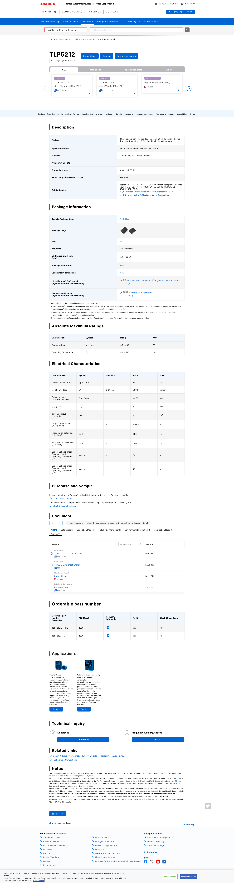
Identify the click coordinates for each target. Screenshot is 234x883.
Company (152, 852)
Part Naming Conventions (65, 760)
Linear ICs (99, 849)
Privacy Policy (38, 880)
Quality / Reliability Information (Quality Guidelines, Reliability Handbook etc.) (88, 756)
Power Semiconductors (54, 841)
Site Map (190, 825)
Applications (161, 114)
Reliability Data (61, 587)
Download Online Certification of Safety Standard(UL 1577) (149, 192)
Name (54, 544)
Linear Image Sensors (105, 857)
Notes (192, 114)
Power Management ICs (106, 845)
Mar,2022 (149, 553)
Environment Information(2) (138, 530)
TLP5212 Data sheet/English (67, 565)
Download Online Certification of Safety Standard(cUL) (147, 195)
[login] (208, 806)
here (179, 781)
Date (148, 544)
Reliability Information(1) (110, 530)
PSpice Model (60, 576)
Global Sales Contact (63, 498)
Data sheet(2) (67, 530)
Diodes (46, 861)
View (122, 265)
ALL (64, 70)
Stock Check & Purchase (64, 506)
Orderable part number (144, 114)
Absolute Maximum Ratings (68, 114)
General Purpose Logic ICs (107, 853)
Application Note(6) (163, 530)
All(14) (54, 530)
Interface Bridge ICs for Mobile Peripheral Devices (118, 861)
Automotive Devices (52, 837)
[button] (167, 4)
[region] (117, 876)
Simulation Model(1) (86, 530)
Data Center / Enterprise (158, 837)
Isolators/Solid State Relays (86, 39)
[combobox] (136, 29)
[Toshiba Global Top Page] (52, 4)
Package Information (46, 114)
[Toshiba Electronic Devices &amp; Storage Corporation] (89, 4)
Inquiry (171, 114)
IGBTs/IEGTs (48, 853)
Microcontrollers (50, 865)
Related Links (182, 114)
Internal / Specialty (155, 841)
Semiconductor (63, 39)
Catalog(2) (56, 534)
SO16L (126, 219)
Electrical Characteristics (92, 114)
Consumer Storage (155, 845)
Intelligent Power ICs (104, 841)
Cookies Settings (169, 877)
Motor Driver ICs (103, 837)
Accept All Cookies (188, 877)
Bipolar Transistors (51, 857)
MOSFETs (47, 849)
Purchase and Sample (113, 114)
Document (129, 114)
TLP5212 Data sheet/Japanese (68, 553)
